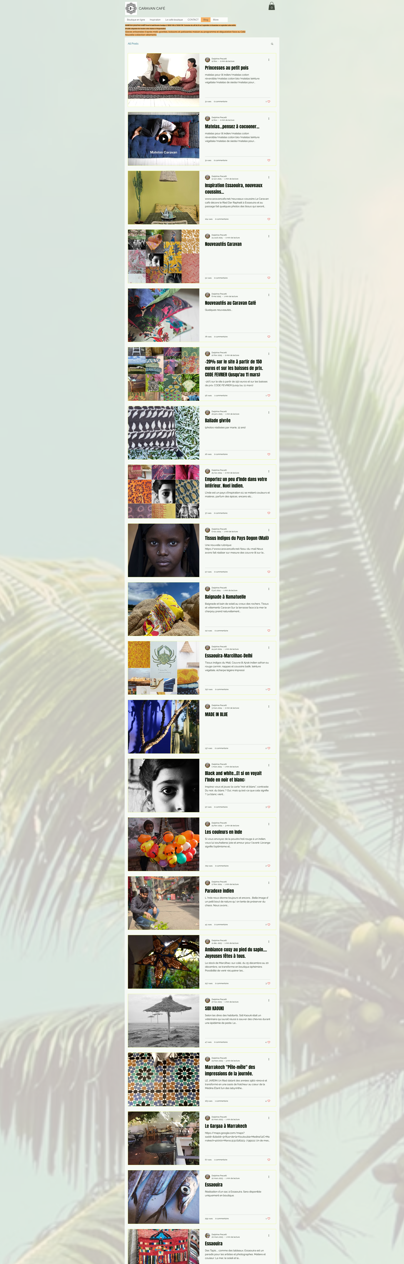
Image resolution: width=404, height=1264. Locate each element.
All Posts (133, 43)
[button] (271, 6)
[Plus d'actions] (270, 60)
